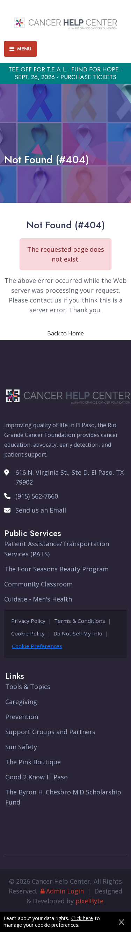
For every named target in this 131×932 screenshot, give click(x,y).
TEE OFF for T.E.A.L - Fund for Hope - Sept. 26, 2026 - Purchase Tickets (65, 73)
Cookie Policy (28, 633)
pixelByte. (90, 901)
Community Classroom (38, 584)
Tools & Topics (27, 686)
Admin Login (65, 891)
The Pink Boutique (33, 762)
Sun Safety (21, 747)
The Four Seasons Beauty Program (56, 569)
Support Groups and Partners (50, 732)
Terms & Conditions (79, 620)
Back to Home (65, 333)
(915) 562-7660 (36, 496)
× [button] (121, 922)
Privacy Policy (28, 620)
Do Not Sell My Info (77, 633)
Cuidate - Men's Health (38, 599)
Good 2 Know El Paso (36, 777)
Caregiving (21, 701)
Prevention (21, 716)
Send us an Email (40, 510)
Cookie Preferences (37, 645)
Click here (82, 918)
